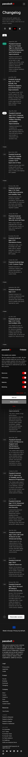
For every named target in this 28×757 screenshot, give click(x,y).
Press (3, 699)
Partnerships (5, 701)
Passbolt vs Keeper (7, 721)
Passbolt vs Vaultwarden (8, 723)
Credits (4, 671)
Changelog (5, 685)
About (3, 692)
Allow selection (14, 401)
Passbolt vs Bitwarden (7, 717)
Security (4, 678)
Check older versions (16, 617)
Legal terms (5, 669)
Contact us (5, 697)
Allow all (14, 397)
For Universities (6, 729)
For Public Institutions (7, 738)
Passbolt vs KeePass (7, 719)
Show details (20, 393)
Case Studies (5, 711)
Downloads (5, 683)
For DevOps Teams (7, 733)
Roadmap (4, 681)
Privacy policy (5, 667)
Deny (14, 406)
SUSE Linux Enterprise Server (9, 742)
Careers (4, 695)
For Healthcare (6, 740)
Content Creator (6, 703)
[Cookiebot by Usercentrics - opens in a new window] (20, 350)
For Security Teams (7, 736)
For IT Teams (5, 731)
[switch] (24, 377)
